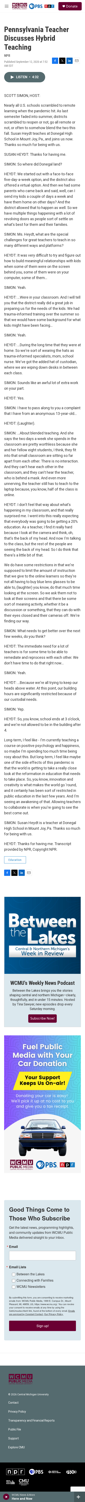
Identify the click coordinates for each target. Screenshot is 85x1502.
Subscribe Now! (42, 1018)
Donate (72, 6)
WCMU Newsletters (31, 1286)
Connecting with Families (35, 1280)
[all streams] (79, 1497)
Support (13, 1438)
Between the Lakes (31, 1274)
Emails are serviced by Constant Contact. (42, 1312)
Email (13, 1246)
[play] (6, 1497)
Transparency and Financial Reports (31, 1420)
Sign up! (43, 1325)
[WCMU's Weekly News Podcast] (42, 935)
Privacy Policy (17, 1411)
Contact (13, 1402)
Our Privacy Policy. (53, 1314)
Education (15, 860)
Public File (14, 1429)
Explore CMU (16, 1447)
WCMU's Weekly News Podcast (42, 983)
